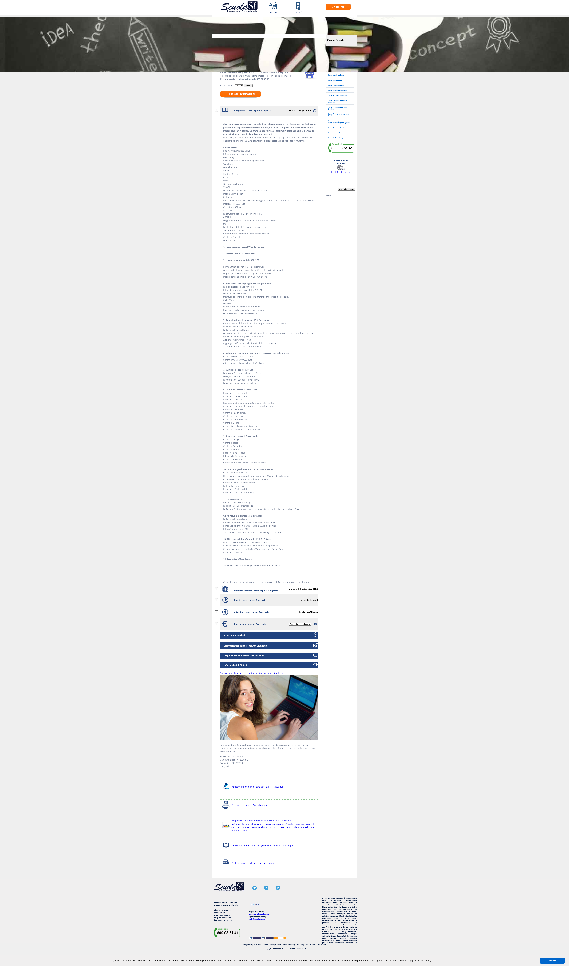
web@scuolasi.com (257, 919)
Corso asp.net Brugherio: (251, 673)
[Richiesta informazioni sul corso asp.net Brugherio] (338, 9)
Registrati (247, 945)
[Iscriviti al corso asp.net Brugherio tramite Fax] (226, 808)
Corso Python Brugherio (337, 138)
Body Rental (275, 945)
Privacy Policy (289, 945)
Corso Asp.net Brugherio (337, 90)
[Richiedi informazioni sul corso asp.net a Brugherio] (240, 99)
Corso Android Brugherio (337, 95)
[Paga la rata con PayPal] (226, 828)
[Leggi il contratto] (226, 848)
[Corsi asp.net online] (273, 12)
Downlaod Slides (261, 945)
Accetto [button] (552, 960)
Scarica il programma (300, 110)
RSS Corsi (321, 945)
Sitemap (300, 945)
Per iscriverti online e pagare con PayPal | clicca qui (257, 786)
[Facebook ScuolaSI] (266, 889)
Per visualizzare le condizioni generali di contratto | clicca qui (262, 845)
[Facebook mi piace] (255, 905)
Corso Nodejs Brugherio (337, 133)
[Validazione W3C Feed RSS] (280, 938)
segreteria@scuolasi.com (260, 914)
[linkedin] (278, 889)
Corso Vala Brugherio (336, 75)
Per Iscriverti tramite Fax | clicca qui (249, 805)
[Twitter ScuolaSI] (254, 889)
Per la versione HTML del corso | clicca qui (252, 863)
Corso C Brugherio (335, 80)
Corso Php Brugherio (336, 85)
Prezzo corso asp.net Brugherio (250, 624)
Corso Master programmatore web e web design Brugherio (339, 122)
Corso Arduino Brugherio (337, 128)
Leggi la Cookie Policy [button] (419, 960)
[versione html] (226, 865)
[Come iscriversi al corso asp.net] (298, 12)
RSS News (310, 945)
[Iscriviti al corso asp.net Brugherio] (311, 77)
